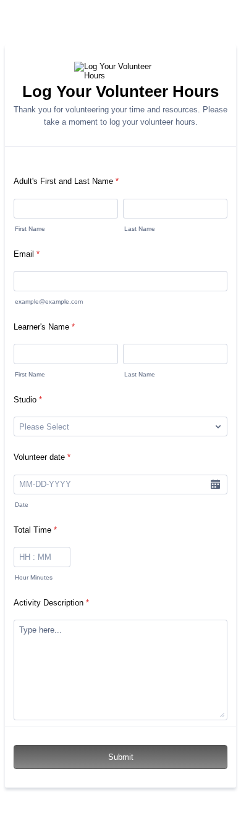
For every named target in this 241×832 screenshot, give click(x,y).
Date (21, 504)
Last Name (139, 228)
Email (27, 254)
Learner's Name (44, 326)
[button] (215, 485)
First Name (30, 228)
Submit (120, 757)
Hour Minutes (34, 577)
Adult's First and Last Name (66, 181)
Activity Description (51, 602)
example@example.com (49, 301)
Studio (28, 399)
